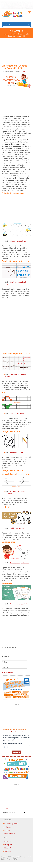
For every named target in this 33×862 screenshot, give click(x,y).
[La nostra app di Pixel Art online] (16, 768)
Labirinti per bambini (17, 528)
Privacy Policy (9, 833)
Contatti (7, 830)
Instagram (8, 845)
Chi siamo (8, 827)
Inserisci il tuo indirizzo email (12, 743)
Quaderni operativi (11, 824)
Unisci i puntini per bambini (19, 563)
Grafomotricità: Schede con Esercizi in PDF (14, 67)
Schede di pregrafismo (18, 241)
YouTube (7, 851)
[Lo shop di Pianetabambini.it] (16, 688)
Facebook (8, 841)
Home (6, 34)
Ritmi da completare (17, 413)
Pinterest (7, 848)
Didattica (13, 34)
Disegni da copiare (16, 452)
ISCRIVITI (16, 752)
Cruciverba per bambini (18, 604)
